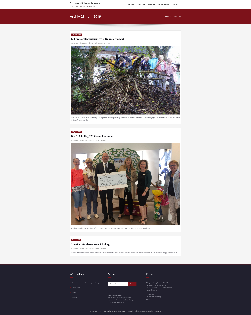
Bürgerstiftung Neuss (85, 3)
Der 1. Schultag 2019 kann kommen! (92, 136)
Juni (180, 16)
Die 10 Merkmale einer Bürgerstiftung (85, 283)
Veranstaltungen (164, 4)
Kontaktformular (151, 290)
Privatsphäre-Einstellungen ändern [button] (119, 297)
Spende (74, 297)
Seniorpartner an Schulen (102, 43)
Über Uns (141, 4)
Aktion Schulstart (88, 140)
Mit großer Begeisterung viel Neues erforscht (97, 38)
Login (148, 299)
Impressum (150, 294)
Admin (76, 43)
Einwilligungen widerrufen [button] (117, 302)
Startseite (168, 16)
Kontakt (175, 4)
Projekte (151, 4)
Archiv (74, 292)
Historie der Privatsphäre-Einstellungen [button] (121, 300)
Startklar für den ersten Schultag (90, 244)
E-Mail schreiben (166, 288)
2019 (175, 16)
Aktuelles (131, 4)
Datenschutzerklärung (153, 297)
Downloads (76, 288)
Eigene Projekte (87, 43)
